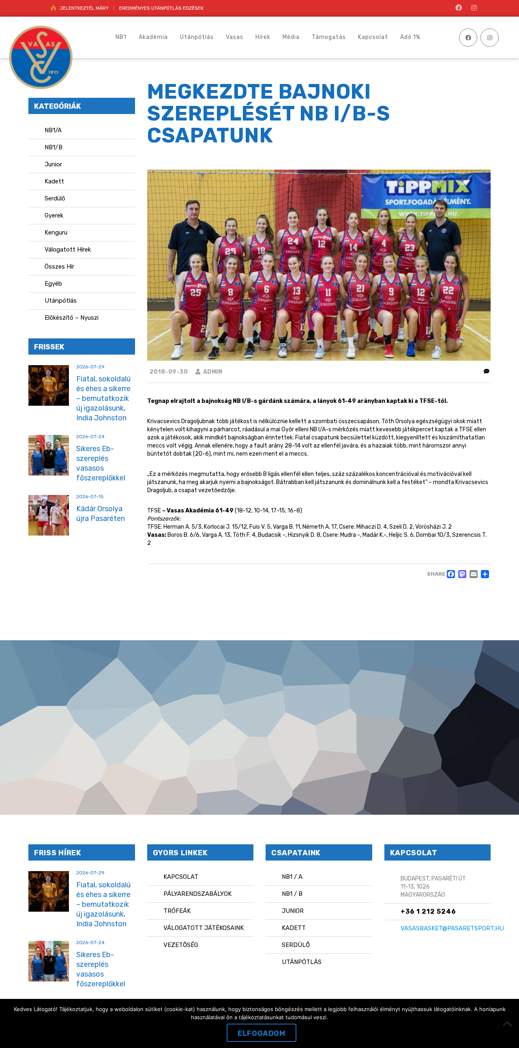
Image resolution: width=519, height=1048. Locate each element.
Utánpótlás (61, 300)
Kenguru (56, 232)
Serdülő (55, 198)
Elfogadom (261, 1033)
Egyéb (53, 283)
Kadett (54, 181)
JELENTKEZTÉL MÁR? (84, 8)
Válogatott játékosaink (203, 928)
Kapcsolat (180, 876)
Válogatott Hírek (68, 249)
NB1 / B (292, 893)
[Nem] (509, 1024)
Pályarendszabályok (197, 893)
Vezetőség (180, 945)
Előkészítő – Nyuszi (72, 317)
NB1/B (53, 147)
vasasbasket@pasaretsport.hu (452, 928)
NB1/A (53, 130)
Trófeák (177, 911)
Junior (53, 164)
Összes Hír (59, 266)
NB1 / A (292, 876)
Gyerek (54, 215)
